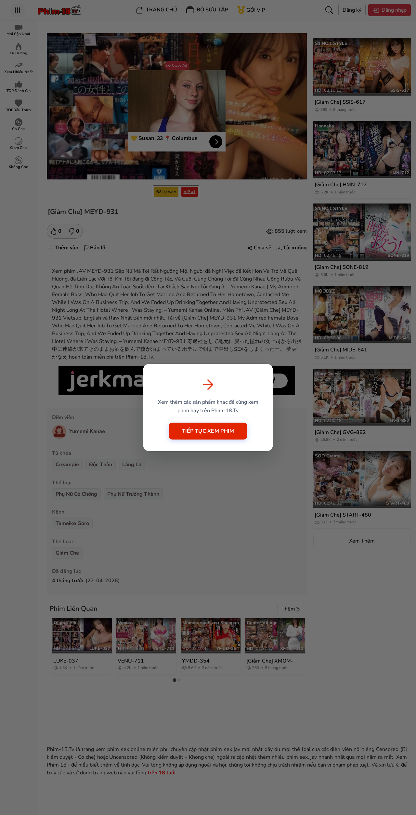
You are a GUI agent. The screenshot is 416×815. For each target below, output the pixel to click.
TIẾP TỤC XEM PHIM (208, 431)
